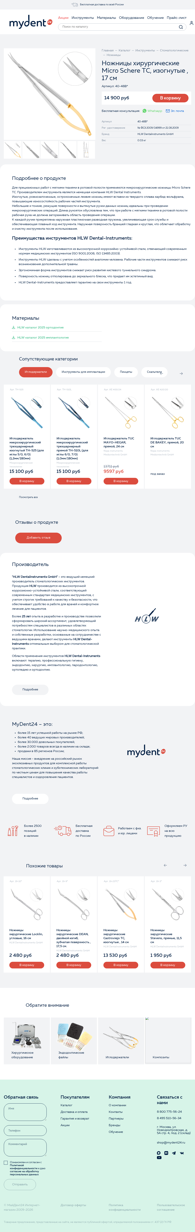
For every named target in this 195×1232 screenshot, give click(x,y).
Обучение (116, 1132)
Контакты (116, 1112)
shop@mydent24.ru (171, 1142)
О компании (117, 1105)
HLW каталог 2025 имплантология (43, 337)
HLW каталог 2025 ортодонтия (40, 327)
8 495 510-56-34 (169, 1118)
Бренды (114, 1125)
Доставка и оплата (74, 1112)
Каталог (66, 1105)
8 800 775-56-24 (169, 1111)
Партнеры (116, 1118)
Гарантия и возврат (75, 1118)
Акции (65, 1125)
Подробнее (30, 689)
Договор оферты (73, 1205)
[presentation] (161, 373)
